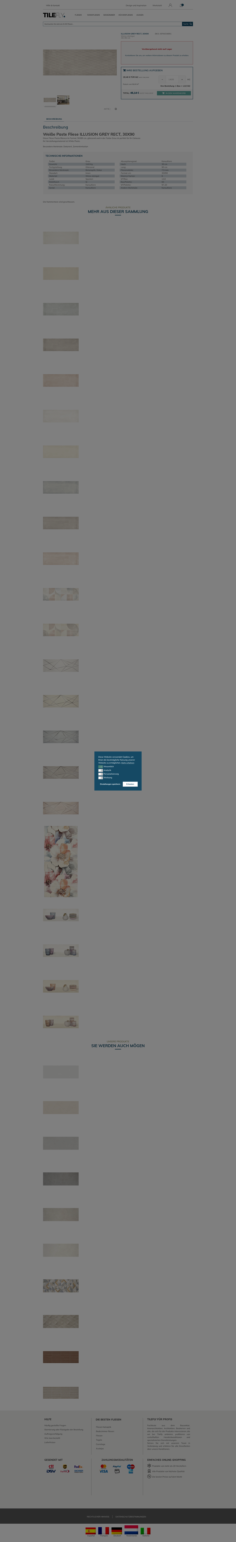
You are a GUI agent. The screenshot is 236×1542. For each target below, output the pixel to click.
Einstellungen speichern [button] (110, 784)
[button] (100, 766)
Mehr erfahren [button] (127, 763)
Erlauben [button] (130, 784)
